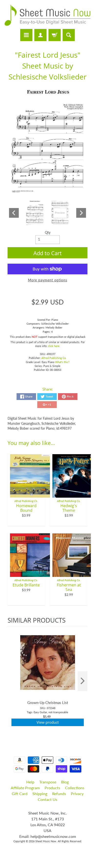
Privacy (77, 793)
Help (30, 782)
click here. (54, 345)
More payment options (47, 280)
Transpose (47, 782)
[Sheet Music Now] (47, 15)
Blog (65, 782)
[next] (82, 681)
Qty (47, 232)
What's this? (62, 362)
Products (52, 787)
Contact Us (47, 799)
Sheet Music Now (45, 841)
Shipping (39, 793)
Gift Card (20, 793)
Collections (74, 787)
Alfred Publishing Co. (53, 357)
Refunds (59, 793)
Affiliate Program (25, 787)
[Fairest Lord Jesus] (34, 213)
